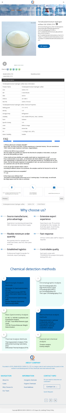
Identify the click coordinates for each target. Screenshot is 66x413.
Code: (4, 76)
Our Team (6, 391)
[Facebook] (46, 400)
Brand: (32, 74)
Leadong (43, 410)
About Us (6, 380)
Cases (4, 384)
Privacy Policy (50, 410)
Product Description (8, 80)
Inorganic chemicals (30, 380)
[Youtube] (50, 400)
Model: (5, 74)
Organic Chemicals (30, 384)
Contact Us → (51, 386)
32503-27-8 (31, 204)
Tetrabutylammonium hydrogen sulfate (14, 204)
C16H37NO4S (41, 204)
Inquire (45, 46)
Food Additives (28, 387)
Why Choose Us (8, 387)
